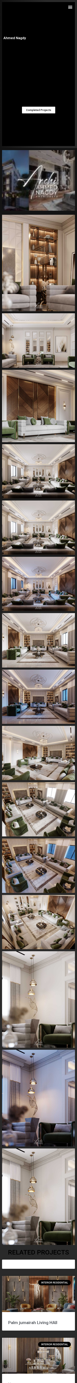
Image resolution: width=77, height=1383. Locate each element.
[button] (70, 6)
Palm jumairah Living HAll (32, 1322)
